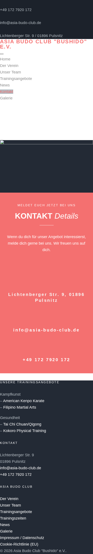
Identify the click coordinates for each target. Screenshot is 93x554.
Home (5, 59)
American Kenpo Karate (23, 401)
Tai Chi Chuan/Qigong (22, 424)
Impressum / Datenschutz (22, 538)
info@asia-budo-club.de (20, 23)
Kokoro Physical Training (24, 431)
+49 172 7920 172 (16, 10)
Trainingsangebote (16, 78)
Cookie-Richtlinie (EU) (19, 544)
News (5, 85)
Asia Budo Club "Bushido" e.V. (43, 44)
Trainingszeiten (13, 518)
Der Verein (9, 65)
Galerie (6, 98)
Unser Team (10, 72)
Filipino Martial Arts (19, 407)
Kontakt (6, 91)
